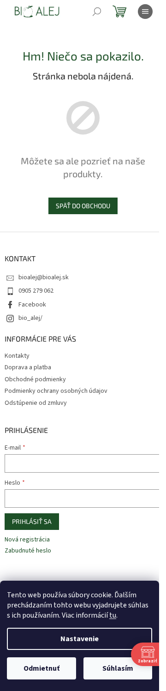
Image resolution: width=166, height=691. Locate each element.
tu (112, 615)
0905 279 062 (35, 290)
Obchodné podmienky (35, 379)
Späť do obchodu (83, 206)
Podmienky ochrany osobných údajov (56, 391)
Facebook (32, 304)
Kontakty (17, 356)
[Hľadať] (97, 11)
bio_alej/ (30, 318)
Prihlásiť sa (32, 521)
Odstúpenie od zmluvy (36, 403)
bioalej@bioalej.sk (43, 277)
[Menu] (145, 11)
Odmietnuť (41, 668)
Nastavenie (79, 639)
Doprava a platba (28, 367)
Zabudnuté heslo (28, 551)
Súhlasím (117, 668)
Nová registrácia (27, 539)
